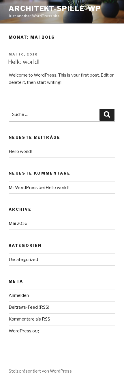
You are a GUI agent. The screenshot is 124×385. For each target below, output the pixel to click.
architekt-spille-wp (55, 8)
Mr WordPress (23, 187)
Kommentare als (29, 319)
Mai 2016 (18, 223)
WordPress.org (24, 331)
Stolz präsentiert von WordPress (40, 371)
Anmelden (19, 295)
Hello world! (24, 61)
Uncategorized (23, 259)
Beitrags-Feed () (29, 307)
